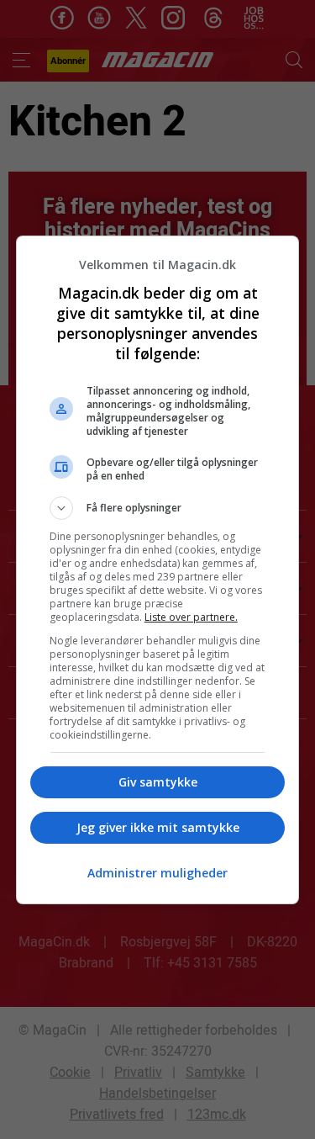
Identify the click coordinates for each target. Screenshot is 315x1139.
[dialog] (158, 570)
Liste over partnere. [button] (191, 617)
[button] (158, 508)
